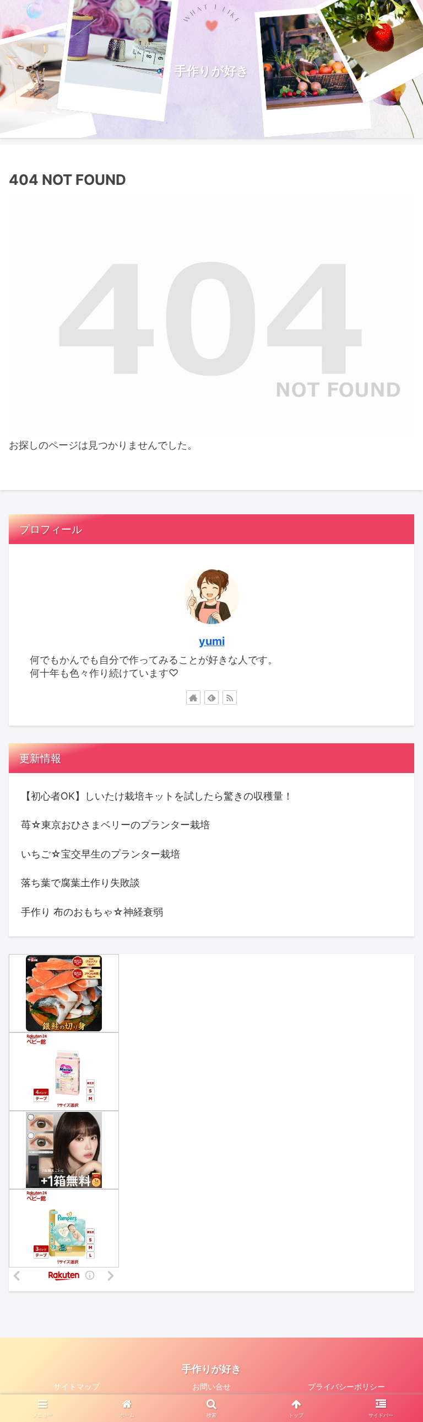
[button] (390, 1402)
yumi (212, 641)
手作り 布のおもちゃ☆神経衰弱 (92, 912)
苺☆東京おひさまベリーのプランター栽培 (115, 824)
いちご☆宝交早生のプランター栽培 (100, 854)
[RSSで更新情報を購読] (230, 697)
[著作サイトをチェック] (193, 697)
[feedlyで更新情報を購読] (211, 697)
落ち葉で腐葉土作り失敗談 (80, 882)
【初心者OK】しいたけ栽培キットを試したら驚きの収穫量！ (157, 796)
